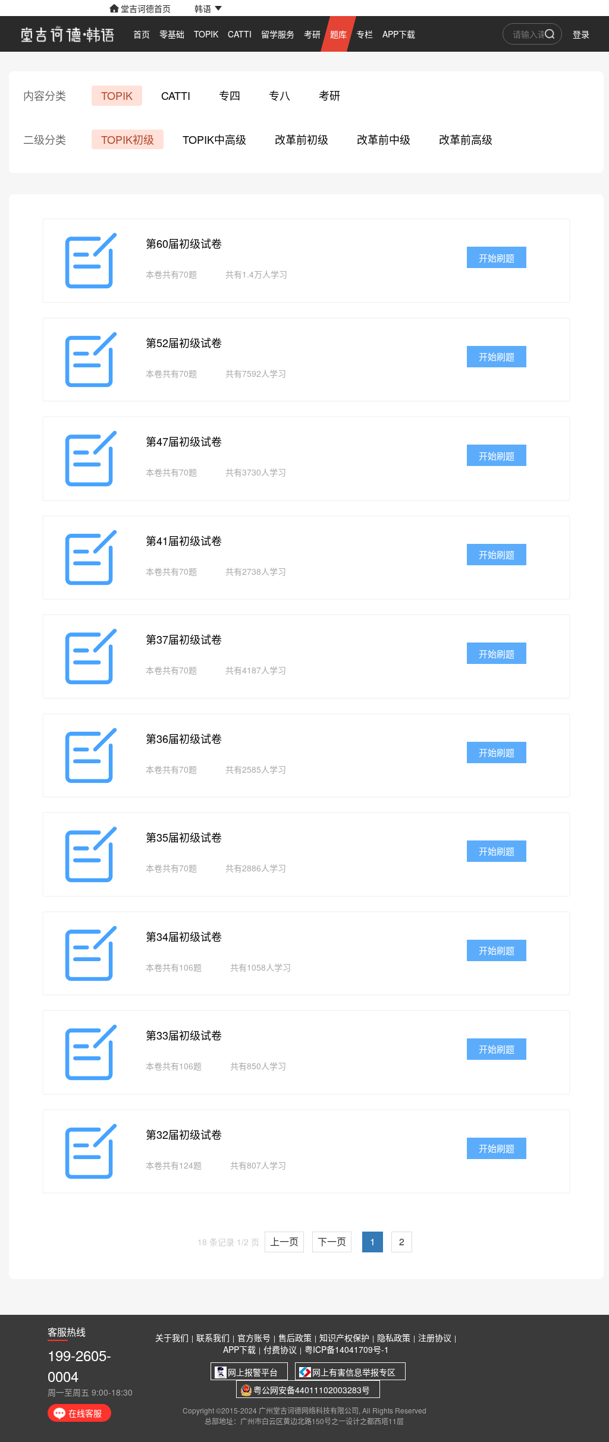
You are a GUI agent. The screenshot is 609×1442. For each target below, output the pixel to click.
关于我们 (172, 1337)
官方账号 (254, 1337)
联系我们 (213, 1337)
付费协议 (280, 1349)
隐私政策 (393, 1337)
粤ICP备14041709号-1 (346, 1349)
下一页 (332, 1241)
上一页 (284, 1241)
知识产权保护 (344, 1337)
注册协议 (434, 1337)
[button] (208, 8)
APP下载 (239, 1349)
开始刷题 (496, 257)
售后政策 (295, 1337)
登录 (581, 34)
